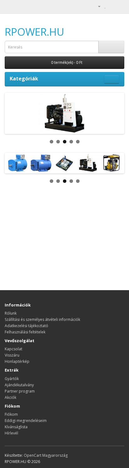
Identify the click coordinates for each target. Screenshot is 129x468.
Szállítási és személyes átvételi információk (42, 319)
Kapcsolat (13, 349)
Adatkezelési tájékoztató (26, 325)
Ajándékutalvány (19, 385)
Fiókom (11, 414)
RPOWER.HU (34, 32)
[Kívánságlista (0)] (105, 6)
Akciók (10, 397)
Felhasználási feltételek (25, 332)
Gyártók (12, 378)
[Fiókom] (97, 6)
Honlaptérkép (17, 361)
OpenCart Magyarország (46, 455)
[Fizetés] (119, 6)
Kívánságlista (16, 426)
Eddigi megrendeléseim (26, 420)
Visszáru (12, 355)
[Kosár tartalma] (112, 6)
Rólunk (11, 313)
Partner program (20, 391)
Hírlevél (11, 433)
